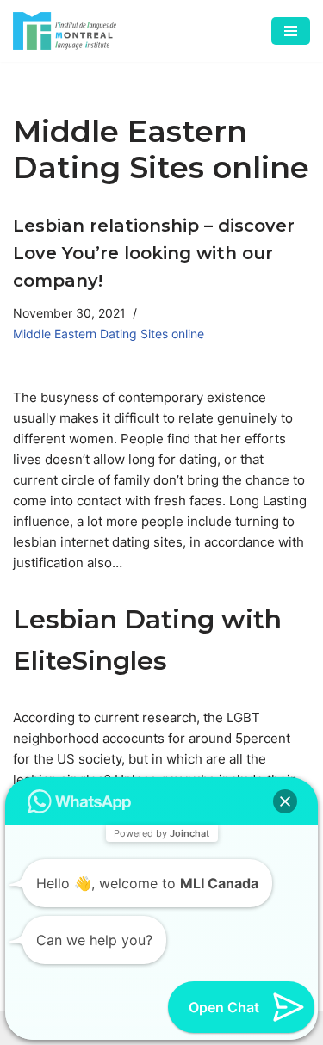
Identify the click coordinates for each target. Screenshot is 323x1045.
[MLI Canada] (64, 31)
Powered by (161, 833)
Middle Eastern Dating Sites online (108, 334)
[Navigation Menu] (290, 31)
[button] (285, 801)
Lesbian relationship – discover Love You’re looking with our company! (154, 253)
